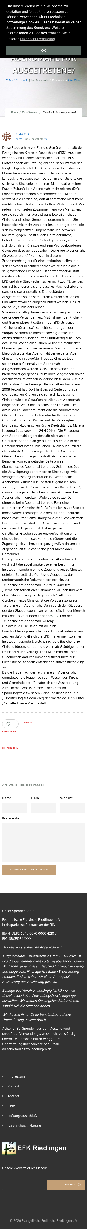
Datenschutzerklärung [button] (37, 39)
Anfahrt (13, 1096)
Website (66, 798)
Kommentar (11, 818)
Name (6, 798)
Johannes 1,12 (48, 616)
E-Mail (36, 798)
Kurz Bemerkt (30, 113)
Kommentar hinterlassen (29, 869)
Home (14, 113)
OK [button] (43, 50)
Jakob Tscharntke (38, 81)
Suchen (70, 1184)
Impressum (16, 1076)
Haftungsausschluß (22, 1116)
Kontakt (13, 1086)
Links (11, 1106)
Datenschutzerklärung (24, 1125)
